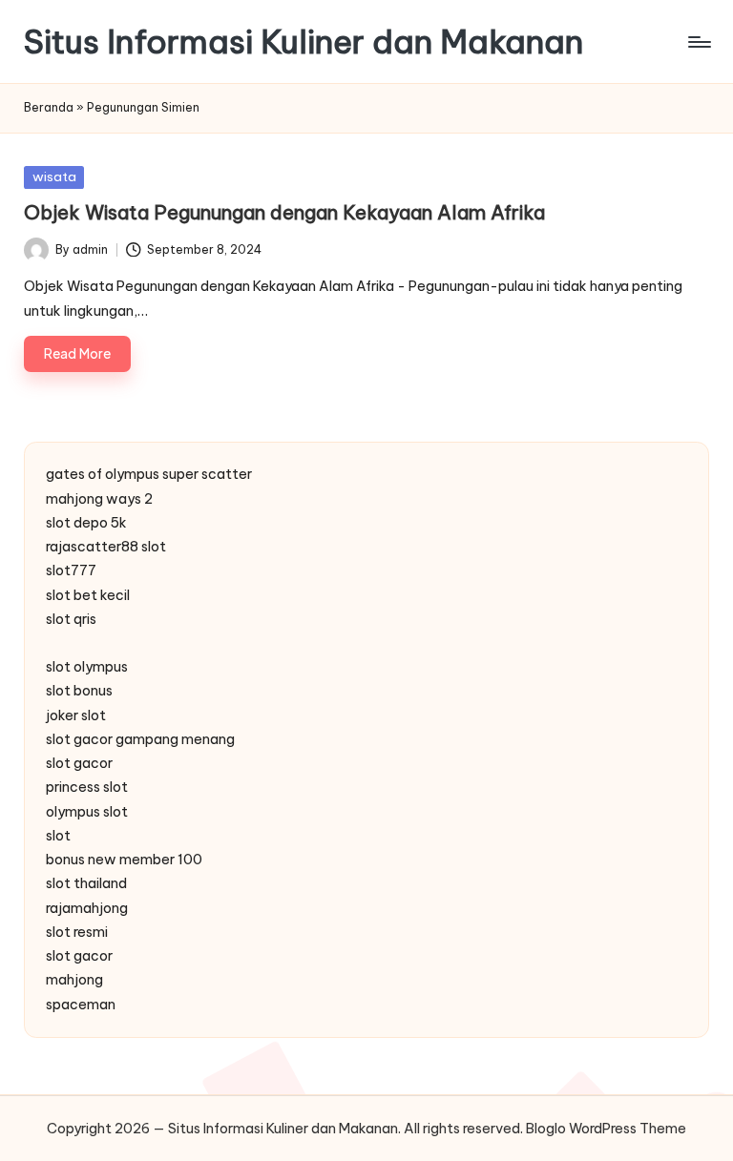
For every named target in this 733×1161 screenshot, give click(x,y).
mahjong (74, 979)
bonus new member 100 (124, 859)
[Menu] (698, 42)
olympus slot (87, 811)
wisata (54, 176)
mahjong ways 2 (99, 499)
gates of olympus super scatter (149, 474)
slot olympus (87, 666)
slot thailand (86, 883)
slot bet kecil (88, 595)
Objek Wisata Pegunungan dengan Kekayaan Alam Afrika (284, 212)
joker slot (76, 715)
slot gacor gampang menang (140, 739)
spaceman (80, 1004)
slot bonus (79, 690)
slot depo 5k (86, 522)
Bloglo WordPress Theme (606, 1128)
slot (58, 835)
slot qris (71, 619)
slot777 (71, 570)
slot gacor (79, 763)
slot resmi (77, 932)
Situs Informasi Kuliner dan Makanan (303, 41)
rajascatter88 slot (106, 546)
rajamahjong (87, 908)
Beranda (48, 107)
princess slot (87, 787)
